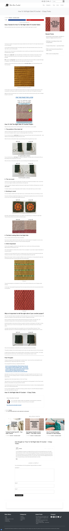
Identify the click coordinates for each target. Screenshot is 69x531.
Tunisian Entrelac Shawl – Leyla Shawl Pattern (55, 45)
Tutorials (10, 410)
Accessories (23, 518)
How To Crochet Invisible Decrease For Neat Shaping (53, 432)
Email (16, 489)
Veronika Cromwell (16, 17)
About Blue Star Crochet (9, 518)
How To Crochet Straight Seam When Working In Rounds (16, 366)
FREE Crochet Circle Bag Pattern (52, 53)
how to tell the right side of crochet (14, 411)
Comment (17, 467)
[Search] (63, 1)
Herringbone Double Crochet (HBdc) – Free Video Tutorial (33, 432)
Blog (6, 516)
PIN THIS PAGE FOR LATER (24, 97)
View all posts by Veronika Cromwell (14, 405)
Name (16, 483)
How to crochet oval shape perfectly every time (14, 370)
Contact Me (7, 520)
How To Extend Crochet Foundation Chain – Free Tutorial (16, 367)
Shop (6, 517)
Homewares (23, 517)
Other (21, 520)
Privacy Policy (7, 521)
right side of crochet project (24, 411)
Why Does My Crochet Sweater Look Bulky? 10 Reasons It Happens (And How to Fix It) (42, 517)
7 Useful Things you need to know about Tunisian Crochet (16, 368)
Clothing (22, 516)
